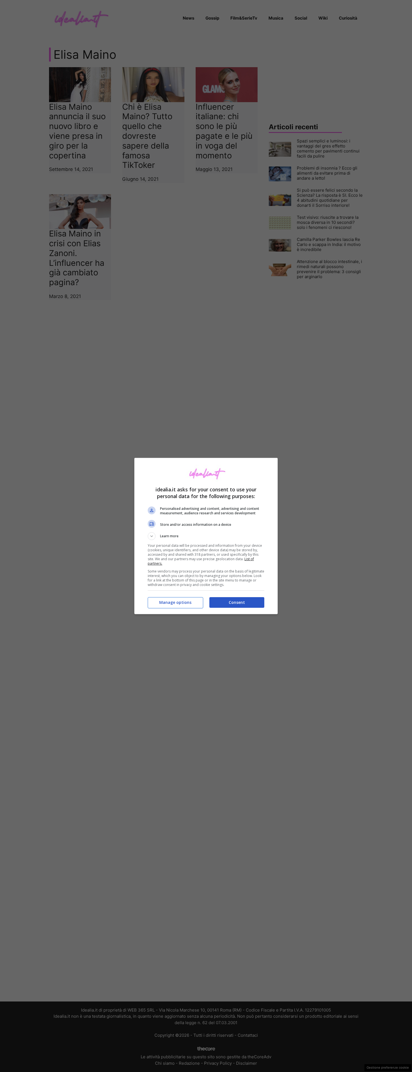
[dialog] (206, 536)
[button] (206, 536)
